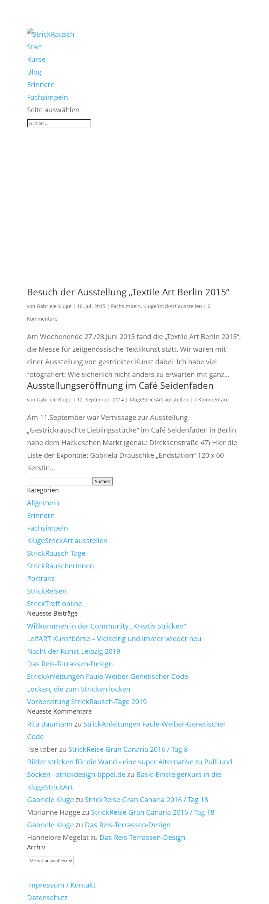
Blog (34, 72)
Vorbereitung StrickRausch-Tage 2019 (87, 701)
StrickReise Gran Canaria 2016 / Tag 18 (146, 799)
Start (34, 46)
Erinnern (41, 84)
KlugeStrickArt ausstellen (172, 306)
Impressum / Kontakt (61, 885)
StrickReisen (47, 591)
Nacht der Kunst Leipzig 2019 (73, 651)
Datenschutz (47, 897)
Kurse (36, 59)
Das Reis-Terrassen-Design (70, 663)
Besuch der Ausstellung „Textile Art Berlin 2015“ (128, 292)
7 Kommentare (211, 399)
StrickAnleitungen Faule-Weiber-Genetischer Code (107, 676)
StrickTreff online (54, 603)
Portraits (41, 578)
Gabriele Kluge (54, 306)
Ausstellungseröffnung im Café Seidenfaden (120, 385)
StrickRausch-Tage (56, 553)
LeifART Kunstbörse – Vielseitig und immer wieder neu (114, 638)
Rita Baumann (50, 724)
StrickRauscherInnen (60, 565)
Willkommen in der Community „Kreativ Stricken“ (106, 626)
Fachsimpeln (47, 97)
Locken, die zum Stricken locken (78, 689)
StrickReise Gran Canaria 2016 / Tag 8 (128, 749)
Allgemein (43, 502)
